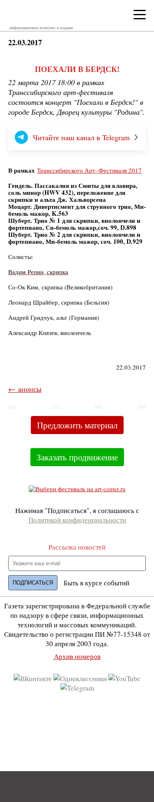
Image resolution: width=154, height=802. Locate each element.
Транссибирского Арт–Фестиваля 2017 (89, 170)
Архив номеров (77, 656)
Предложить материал (77, 425)
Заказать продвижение (77, 457)
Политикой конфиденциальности (77, 520)
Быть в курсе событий (96, 582)
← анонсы (24, 389)
